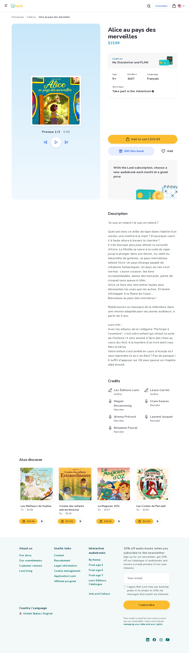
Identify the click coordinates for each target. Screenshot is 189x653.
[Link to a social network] (147, 639)
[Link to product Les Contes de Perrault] (152, 484)
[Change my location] (181, 6)
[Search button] (148, 6)
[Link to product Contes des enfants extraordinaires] (75, 484)
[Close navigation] (6, 6)
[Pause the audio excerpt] (56, 142)
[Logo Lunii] (17, 5)
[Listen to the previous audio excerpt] (46, 142)
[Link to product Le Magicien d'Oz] (113, 484)
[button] (174, 6)
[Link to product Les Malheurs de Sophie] (36, 484)
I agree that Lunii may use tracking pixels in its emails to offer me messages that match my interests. (148, 590)
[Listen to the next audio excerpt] (66, 142)
